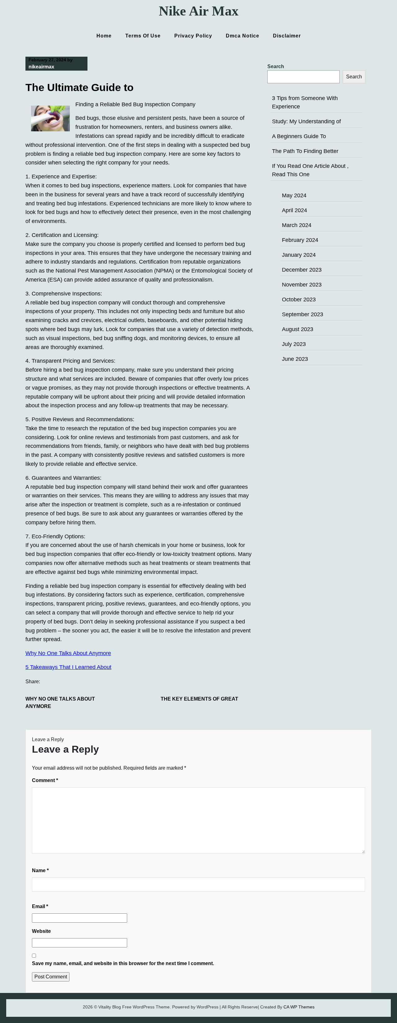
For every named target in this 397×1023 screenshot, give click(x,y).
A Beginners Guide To (299, 136)
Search (275, 66)
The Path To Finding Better (305, 151)
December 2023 (302, 270)
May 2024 (294, 195)
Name (40, 870)
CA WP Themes (298, 1006)
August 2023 (297, 329)
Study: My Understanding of (306, 121)
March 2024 (296, 225)
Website (41, 931)
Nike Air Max (199, 11)
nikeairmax (41, 66)
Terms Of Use (143, 35)
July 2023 (294, 344)
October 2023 (299, 299)
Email (40, 906)
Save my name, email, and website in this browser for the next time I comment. (123, 963)
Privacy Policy (193, 35)
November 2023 (302, 285)
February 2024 (300, 240)
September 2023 (302, 314)
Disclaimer (287, 35)
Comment (45, 780)
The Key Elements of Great (199, 699)
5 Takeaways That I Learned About (68, 667)
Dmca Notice (242, 35)
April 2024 (294, 210)
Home (104, 35)
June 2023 (295, 359)
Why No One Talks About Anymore (68, 653)
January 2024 (299, 255)
